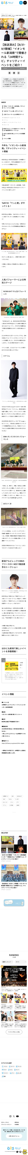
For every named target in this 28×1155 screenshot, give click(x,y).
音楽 (5, 1076)
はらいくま (6, 124)
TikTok (10, 799)
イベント (5, 1066)
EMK (13, 796)
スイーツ (12, 1066)
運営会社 (17, 1122)
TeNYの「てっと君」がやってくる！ (13, 111)
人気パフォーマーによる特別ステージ (14, 114)
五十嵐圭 (11, 805)
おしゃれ (19, 1073)
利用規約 (17, 1124)
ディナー (17, 1069)
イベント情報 (7, 138)
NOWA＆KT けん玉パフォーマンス (12, 117)
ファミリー (6, 1073)
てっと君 (16, 799)
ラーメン (19, 1066)
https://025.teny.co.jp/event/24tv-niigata (13, 743)
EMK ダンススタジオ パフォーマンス (12, 122)
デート (13, 1073)
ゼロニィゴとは (5, 1122)
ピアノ (18, 802)
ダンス (12, 802)
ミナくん (6, 120)
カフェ (11, 1069)
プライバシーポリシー (6, 1124)
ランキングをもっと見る (14, 1032)
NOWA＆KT (19, 796)
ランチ (5, 1069)
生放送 (18, 805)
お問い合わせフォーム (14, 1136)
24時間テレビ (5, 796)
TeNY (4, 799)
